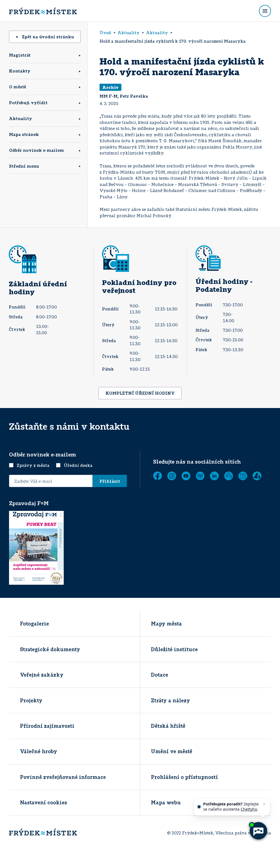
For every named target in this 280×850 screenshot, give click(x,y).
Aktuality (20, 118)
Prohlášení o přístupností (184, 777)
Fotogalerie (34, 624)
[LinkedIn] (214, 475)
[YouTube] (186, 475)
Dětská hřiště (168, 726)
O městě (17, 86)
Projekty (31, 700)
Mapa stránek (24, 134)
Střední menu (24, 166)
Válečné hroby (38, 751)
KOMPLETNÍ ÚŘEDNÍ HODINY (140, 393)
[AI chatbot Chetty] (258, 831)
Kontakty (19, 70)
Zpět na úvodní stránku (48, 36)
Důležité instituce (174, 649)
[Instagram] (171, 475)
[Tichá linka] (228, 475)
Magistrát (20, 55)
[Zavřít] (264, 804)
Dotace (159, 675)
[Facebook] (157, 475)
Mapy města (166, 624)
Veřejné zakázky (41, 675)
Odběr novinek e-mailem (36, 150)
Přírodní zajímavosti (47, 726)
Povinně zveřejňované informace (63, 777)
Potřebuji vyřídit (28, 102)
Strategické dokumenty (50, 649)
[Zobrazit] (242, 475)
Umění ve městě (171, 751)
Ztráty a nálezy (170, 700)
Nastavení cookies (43, 802)
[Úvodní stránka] (43, 11)
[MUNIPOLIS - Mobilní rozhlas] (200, 475)
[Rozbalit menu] (265, 11)
